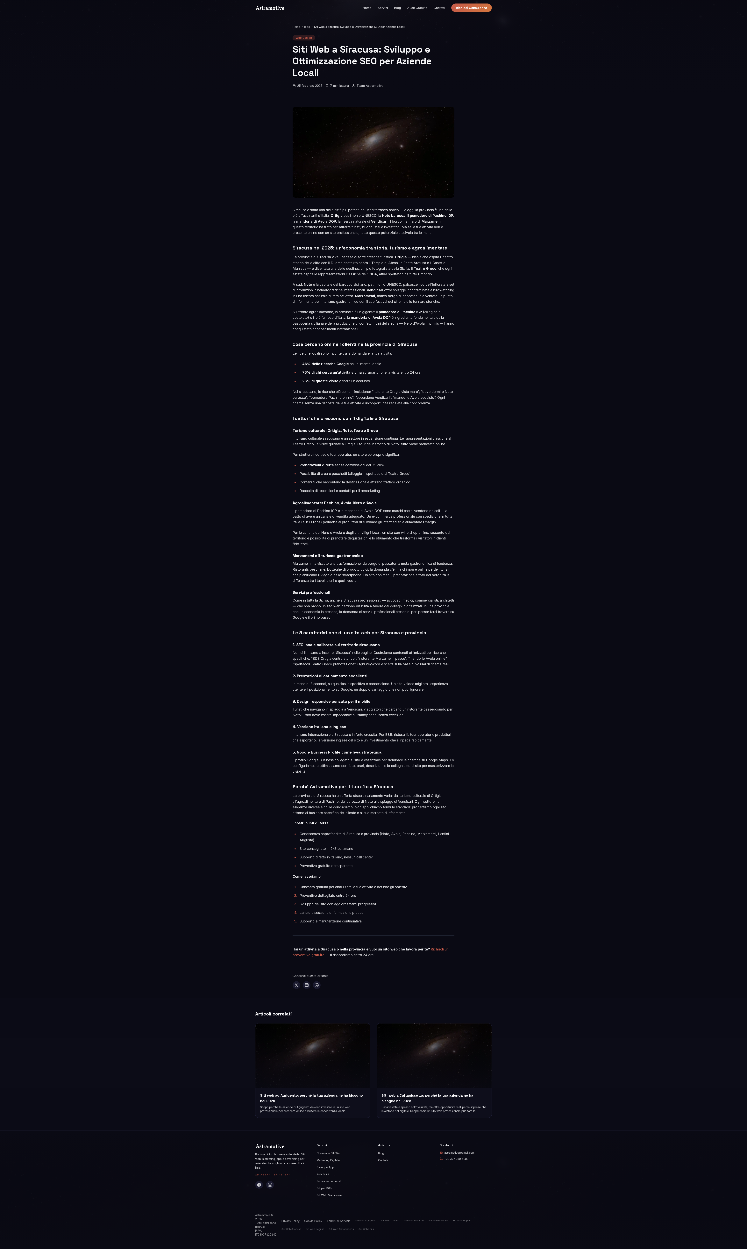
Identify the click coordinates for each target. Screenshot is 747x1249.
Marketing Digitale (328, 1160)
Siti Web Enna (366, 1229)
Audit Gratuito (417, 8)
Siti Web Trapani (462, 1220)
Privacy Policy (290, 1221)
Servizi (383, 8)
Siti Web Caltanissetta (341, 1229)
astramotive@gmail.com (459, 1152)
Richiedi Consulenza (471, 8)
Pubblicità (323, 1174)
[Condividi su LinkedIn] (306, 985)
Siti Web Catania (390, 1220)
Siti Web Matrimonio (329, 1195)
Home (367, 8)
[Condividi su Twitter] (296, 985)
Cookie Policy (313, 1221)
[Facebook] (259, 1185)
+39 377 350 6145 (456, 1158)
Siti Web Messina (438, 1220)
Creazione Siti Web (329, 1153)
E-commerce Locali (329, 1181)
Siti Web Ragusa (315, 1229)
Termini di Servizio (339, 1221)
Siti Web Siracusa (291, 1229)
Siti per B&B (324, 1188)
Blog (397, 8)
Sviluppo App (325, 1167)
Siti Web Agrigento (365, 1220)
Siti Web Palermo (414, 1220)
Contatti (439, 8)
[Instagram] (270, 1185)
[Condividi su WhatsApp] (317, 985)
